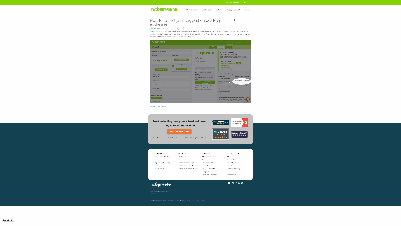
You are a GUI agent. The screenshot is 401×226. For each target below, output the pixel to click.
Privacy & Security (233, 10)
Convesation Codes (208, 163)
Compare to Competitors (209, 174)
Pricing (247, 10)
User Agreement (181, 200)
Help (228, 157)
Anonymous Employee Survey (187, 163)
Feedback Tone (206, 166)
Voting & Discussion (208, 172)
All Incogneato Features (209, 157)
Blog (228, 172)
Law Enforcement (158, 169)
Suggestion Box (8, 220)
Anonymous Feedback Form (186, 160)
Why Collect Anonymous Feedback (195, 137)
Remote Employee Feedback (161, 157)
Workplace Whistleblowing (161, 163)
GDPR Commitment (201, 200)
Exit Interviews (157, 160)
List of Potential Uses (184, 157)
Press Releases (231, 174)
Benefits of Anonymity (233, 169)
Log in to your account (158, 31)
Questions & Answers (233, 160)
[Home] (165, 14)
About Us (229, 166)
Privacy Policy (190, 200)
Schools (155, 166)
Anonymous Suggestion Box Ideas (188, 166)
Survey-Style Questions (209, 169)
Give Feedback (233, 2)
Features (219, 10)
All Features (156, 137)
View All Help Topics (158, 106)
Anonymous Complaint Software (187, 169)
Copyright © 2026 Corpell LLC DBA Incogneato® (162, 200)
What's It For (206, 10)
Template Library (207, 160)
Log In (246, 2)
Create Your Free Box (179, 131)
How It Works (192, 10)
